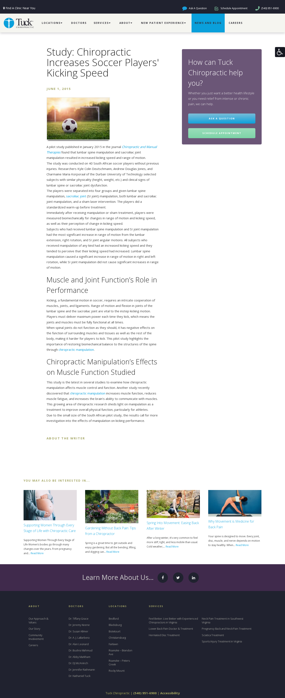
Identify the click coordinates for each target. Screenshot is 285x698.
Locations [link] (51, 23)
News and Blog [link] (208, 23)
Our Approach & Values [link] (38, 620)
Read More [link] (37, 553)
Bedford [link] (114, 618)
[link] (280, 52)
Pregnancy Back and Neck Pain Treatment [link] (226, 628)
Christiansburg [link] (117, 637)
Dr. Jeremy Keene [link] (79, 625)
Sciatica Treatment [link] (213, 635)
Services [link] (101, 23)
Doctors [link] (79, 23)
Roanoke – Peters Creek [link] (119, 662)
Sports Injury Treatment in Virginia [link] (222, 641)
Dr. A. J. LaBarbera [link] (79, 637)
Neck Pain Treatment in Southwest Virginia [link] (222, 620)
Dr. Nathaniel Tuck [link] (79, 676)
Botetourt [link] (114, 631)
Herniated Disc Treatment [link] (164, 635)
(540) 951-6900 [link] (270, 8)
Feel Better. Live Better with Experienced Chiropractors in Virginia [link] (173, 620)
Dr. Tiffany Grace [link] (78, 618)
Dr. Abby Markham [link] (79, 657)
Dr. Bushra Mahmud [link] (80, 650)
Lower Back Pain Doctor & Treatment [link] (171, 628)
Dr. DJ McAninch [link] (78, 663)
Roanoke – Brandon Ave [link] (120, 652)
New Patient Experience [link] (162, 23)
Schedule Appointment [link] (233, 8)
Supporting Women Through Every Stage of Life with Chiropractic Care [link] (50, 528)
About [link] (124, 23)
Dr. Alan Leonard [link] (79, 644)
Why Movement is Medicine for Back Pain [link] (231, 524)
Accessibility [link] (170, 693)
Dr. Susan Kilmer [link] (78, 631)
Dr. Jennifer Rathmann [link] (82, 669)
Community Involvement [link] (36, 637)
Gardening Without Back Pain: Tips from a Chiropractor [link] (110, 531)
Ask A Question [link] (197, 8)
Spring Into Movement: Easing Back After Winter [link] (173, 526)
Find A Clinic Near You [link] (20, 8)
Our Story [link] (34, 628)
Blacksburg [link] (115, 625)
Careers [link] (236, 23)
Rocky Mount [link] (117, 670)
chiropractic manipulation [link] (76, 349)
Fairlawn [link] (113, 644)
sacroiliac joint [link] (76, 196)
